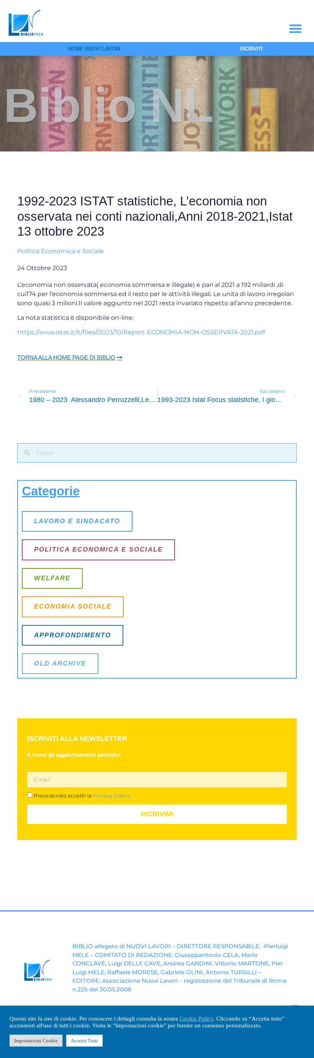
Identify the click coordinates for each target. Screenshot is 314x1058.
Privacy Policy (111, 796)
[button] (295, 28)
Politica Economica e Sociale (60, 251)
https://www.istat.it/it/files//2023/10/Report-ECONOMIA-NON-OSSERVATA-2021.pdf (141, 332)
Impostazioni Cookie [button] (36, 1040)
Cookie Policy (196, 1019)
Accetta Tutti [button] (84, 1040)
